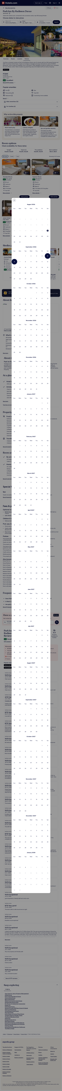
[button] (47, 213)
